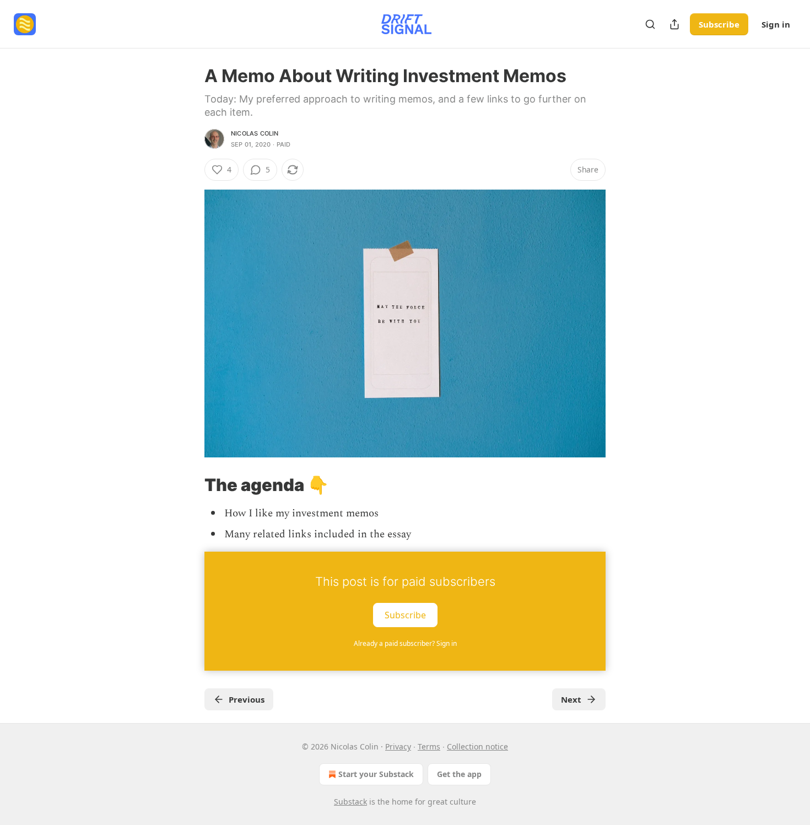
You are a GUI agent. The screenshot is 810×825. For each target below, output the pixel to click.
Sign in (776, 24)
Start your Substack (376, 774)
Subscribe (719, 24)
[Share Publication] (674, 24)
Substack (350, 801)
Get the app (459, 774)
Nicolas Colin (255, 133)
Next (571, 699)
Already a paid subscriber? (405, 643)
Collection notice (477, 746)
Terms (429, 746)
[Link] (189, 484)
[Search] (650, 24)
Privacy (398, 746)
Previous (246, 699)
